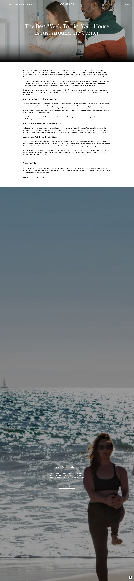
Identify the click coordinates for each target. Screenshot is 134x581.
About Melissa (18, 4)
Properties (30, 4)
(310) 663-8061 (124, 4)
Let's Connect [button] (67, 486)
